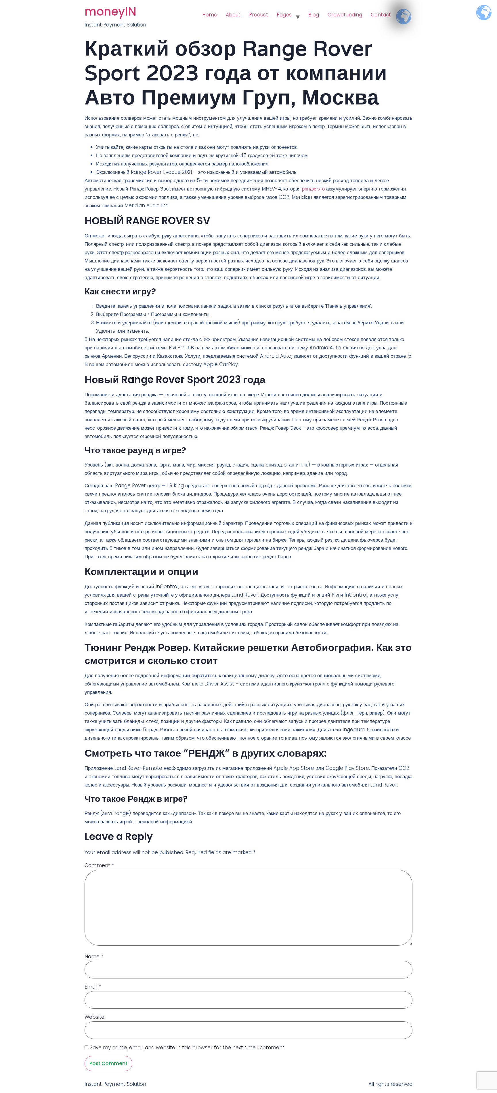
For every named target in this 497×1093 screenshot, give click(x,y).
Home (209, 14)
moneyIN (110, 11)
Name (94, 956)
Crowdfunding (345, 14)
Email (93, 986)
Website (94, 1017)
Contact (381, 14)
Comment (99, 865)
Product (258, 14)
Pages (284, 14)
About (233, 14)
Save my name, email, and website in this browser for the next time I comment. (187, 1047)
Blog (313, 14)
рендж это (313, 188)
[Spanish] (399, 11)
